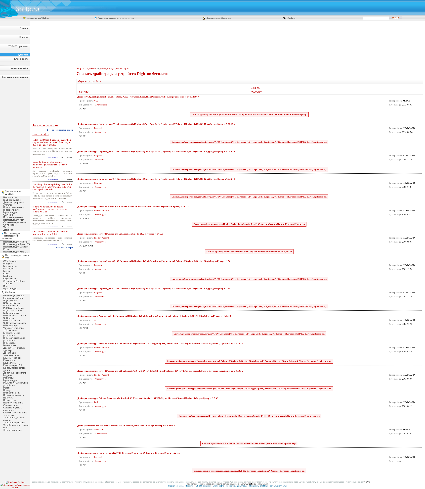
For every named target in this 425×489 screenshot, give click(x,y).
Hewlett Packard (101, 210)
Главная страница (175, 486)
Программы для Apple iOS (16, 244)
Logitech (98, 128)
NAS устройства (11, 303)
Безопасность (10, 197)
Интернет (8, 263)
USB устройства (11, 320)
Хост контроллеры (12, 430)
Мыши (6, 388)
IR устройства (10, 300)
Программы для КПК (13, 220)
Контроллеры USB (12, 365)
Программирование (13, 217)
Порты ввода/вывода (13, 395)
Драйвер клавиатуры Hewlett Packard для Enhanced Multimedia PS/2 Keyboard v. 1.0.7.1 (120, 234)
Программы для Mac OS (15, 251)
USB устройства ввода (14, 323)
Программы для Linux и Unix (218, 18)
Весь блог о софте (64, 248)
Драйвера (291, 18)
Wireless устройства (13, 328)
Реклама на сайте (19, 68)
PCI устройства (11, 305)
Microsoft (98, 429)
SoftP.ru (366, 482)
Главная (24, 28)
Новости (23, 37)
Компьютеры (9, 363)
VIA (96, 100)
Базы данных (10, 268)
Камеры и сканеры (12, 358)
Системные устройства (15, 412)
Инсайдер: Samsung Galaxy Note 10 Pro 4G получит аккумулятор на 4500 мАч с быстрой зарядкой (52, 187)
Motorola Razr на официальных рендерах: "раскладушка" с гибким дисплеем (50, 164)
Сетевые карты (10, 405)
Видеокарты (9, 343)
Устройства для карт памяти (13, 418)
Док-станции (9, 353)
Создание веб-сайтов (14, 281)
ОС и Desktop (10, 261)
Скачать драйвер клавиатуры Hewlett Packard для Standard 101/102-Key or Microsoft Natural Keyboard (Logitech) (249, 224)
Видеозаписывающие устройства (14, 339)
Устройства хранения (14, 422)
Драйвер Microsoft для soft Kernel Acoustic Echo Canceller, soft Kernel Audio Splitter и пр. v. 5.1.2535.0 (126, 425)
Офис (6, 273)
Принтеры (8, 397)
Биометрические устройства (11, 334)
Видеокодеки (9, 345)
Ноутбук (7, 390)
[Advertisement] (15, 133)
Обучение (8, 215)
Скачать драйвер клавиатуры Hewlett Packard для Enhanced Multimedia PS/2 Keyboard (249, 251)
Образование (9, 278)
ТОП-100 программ (18, 46)
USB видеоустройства (14, 315)
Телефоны (8, 415)
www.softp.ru (250, 484)
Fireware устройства (13, 298)
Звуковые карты (11, 355)
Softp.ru (80, 68)
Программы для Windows (37, 18)
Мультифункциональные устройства (15, 384)
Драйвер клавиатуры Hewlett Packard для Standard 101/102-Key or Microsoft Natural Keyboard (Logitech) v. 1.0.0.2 (133, 206)
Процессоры (9, 400)
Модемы (7, 375)
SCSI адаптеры (11, 313)
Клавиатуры (9, 360)
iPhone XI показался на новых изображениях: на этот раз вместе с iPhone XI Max (51, 209)
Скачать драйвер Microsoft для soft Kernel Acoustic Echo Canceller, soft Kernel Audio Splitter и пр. (249, 443)
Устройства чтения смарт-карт (16, 426)
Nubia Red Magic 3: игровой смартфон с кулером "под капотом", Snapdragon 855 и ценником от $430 (52, 142)
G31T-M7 (255, 88)
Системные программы (14, 222)
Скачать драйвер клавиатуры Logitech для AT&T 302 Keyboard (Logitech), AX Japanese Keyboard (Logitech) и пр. (249, 471)
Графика (7, 276)
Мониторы (8, 378)
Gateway (98, 183)
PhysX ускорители (12, 310)
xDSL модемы (10, 330)
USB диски (8, 318)
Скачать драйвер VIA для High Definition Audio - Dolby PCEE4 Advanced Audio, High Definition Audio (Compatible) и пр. (249, 114)
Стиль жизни (9, 225)
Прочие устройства (13, 402)
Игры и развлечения (13, 207)
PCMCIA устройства (13, 308)
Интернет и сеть (11, 210)
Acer (96, 320)
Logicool (98, 265)
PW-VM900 (256, 92)
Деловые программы (13, 202)
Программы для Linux (278, 486)
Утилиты (7, 205)
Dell (96, 402)
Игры (5, 286)
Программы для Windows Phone (16, 247)
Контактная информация (15, 77)
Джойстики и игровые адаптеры (14, 349)
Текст (6, 227)
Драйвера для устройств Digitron (114, 68)
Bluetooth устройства (13, 295)
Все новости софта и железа (60, 130)
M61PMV (83, 92)
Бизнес (6, 271)
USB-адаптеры (10, 325)
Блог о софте (21, 59)
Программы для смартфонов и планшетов (115, 18)
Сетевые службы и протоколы (12, 408)
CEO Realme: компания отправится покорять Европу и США (50, 232)
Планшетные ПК (11, 392)
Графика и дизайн (12, 200)
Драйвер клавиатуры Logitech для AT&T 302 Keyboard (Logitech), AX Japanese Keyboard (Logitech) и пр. (128, 453)
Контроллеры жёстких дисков (14, 369)
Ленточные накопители (14, 373)
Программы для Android (15, 242)
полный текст (53, 157)
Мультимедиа (10, 212)
